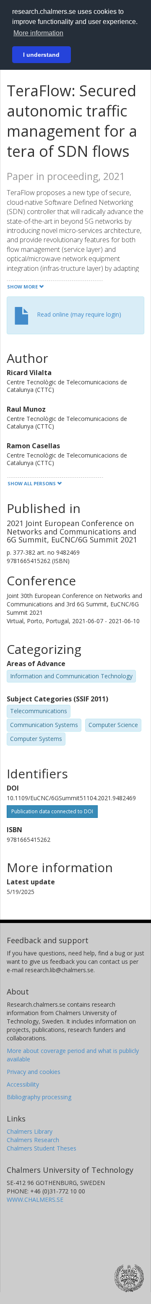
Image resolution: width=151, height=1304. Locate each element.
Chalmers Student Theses (41, 1148)
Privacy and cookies (33, 1072)
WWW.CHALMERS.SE (35, 1199)
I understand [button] (41, 54)
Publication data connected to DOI (52, 811)
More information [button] (38, 33)
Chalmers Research (33, 1140)
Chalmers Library (29, 1131)
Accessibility (23, 1084)
